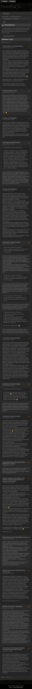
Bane (15, 90)
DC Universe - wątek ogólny (15, 606)
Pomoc (9, 685)
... (9, 42)
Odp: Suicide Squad (15, 142)
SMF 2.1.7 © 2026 (12, 687)
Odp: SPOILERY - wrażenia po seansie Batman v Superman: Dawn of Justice (14, 479)
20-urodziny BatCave (17, 46)
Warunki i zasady (15, 685)
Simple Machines (19, 687)
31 (10, 42)
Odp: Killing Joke (12, 118)
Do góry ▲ (22, 685)
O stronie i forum (7, 46)
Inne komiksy (6, 648)
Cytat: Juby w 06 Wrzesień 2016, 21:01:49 (13, 147)
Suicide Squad (6, 142)
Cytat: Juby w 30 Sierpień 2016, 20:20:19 (13, 247)
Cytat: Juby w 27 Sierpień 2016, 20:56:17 (13, 389)
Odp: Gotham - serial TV (21, 537)
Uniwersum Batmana (8, 90)
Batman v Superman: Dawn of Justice (12, 478)
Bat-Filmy (5, 118)
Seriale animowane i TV (8, 537)
